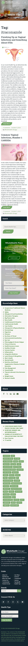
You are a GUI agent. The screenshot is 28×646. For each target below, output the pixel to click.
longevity (11, 491)
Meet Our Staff (6, 579)
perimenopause (7, 497)
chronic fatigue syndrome (9, 469)
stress (22, 500)
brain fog (13, 464)
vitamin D (19, 502)
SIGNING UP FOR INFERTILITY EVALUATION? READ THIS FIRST (14, 435)
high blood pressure (16, 483)
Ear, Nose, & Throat (10, 336)
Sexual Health (9, 370)
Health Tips (17, 584)
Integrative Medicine (11, 354)
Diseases (7, 334)
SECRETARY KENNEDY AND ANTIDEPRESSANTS (12, 431)
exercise (18, 475)
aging (12, 456)
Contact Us (5, 580)
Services (16, 577)
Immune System (10, 350)
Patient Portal (6, 584)
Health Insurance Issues (12, 346)
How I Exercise (9, 438)
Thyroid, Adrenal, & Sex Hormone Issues (15, 373)
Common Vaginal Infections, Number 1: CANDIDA (11, 138)
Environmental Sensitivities (13, 338)
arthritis (21, 461)
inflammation (7, 489)
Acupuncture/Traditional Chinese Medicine (15, 309)
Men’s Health (9, 358)
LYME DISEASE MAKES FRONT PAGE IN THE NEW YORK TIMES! (14, 427)
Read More (6, 123)
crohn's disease (7, 472)
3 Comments (6, 128)
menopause (6, 494)
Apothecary (14, 415)
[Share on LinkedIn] (11, 394)
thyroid (13, 502)
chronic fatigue (17, 467)
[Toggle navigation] (25, 2)
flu (17, 478)
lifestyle (5, 491)
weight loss (6, 505)
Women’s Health (10, 378)
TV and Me (8, 440)
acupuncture (6, 456)
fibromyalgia (12, 478)
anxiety (15, 461)
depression (15, 472)
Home (10, 18)
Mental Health (9, 360)
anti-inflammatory (8, 461)
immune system (13, 486)
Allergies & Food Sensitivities (14, 314)
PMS (14, 497)
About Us (4, 575)
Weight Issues (9, 376)
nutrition (13, 494)
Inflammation (9, 352)
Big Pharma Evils (10, 318)
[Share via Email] (18, 394)
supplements (6, 502)
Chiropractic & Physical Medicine (15, 328)
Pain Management (10, 368)
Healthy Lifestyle (10, 348)
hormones (6, 486)
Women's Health (14, 505)
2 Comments (6, 211)
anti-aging (17, 458)
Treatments (17, 579)
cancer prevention (8, 467)
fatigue (5, 478)
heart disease (7, 483)
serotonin (16, 500)
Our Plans (17, 575)
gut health (17, 480)
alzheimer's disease (8, 458)
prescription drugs (8, 500)
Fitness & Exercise (10, 344)
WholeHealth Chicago (11, 130)
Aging (6, 312)
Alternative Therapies (11, 316)
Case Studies (9, 326)
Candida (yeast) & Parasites (13, 322)
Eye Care (7, 340)
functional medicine (8, 480)
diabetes (6, 475)
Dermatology (9, 330)
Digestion (8, 332)
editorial (12, 475)
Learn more (13, 258)
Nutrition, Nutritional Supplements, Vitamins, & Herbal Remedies (15, 364)
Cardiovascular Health (11, 324)
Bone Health (8, 320)
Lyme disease (18, 491)
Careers (16, 580)
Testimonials (5, 582)
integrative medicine (16, 489)
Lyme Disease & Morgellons (13, 356)
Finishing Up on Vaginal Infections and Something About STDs (14, 40)
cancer (18, 464)
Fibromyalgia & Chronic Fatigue (14, 342)
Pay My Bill (17, 582)
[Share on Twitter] (8, 394)
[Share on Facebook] (4, 394)
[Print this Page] (15, 394)
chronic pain (20, 469)
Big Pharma (6, 464)
